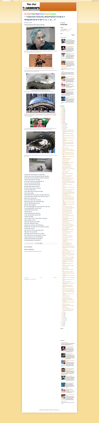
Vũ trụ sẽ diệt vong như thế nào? (67, 235)
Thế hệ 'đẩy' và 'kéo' (65, 249)
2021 (62, 114)
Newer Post (26, 277)
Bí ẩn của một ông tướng (66, 304)
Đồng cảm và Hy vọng (65, 307)
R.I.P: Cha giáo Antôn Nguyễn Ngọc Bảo (68, 192)
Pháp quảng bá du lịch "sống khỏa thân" (68, 225)
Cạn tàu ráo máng (65, 172)
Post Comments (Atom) (32, 279)
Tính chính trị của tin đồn (66, 297)
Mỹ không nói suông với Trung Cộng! (68, 178)
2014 (62, 321)
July (63, 312)
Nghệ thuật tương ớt (65, 268)
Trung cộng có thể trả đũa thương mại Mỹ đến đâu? (70, 61)
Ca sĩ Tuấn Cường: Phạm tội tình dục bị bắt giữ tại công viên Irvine (70, 369)
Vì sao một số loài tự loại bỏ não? (67, 237)
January (63, 320)
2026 (62, 107)
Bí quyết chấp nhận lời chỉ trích (67, 211)
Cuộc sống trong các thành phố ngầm (68, 215)
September (64, 127)
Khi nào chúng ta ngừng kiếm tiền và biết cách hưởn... (68, 194)
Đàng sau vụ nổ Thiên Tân (66, 177)
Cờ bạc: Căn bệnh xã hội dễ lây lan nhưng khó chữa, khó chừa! (70, 90)
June (63, 313)
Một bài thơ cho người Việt (66, 252)
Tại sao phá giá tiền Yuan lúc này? (67, 231)
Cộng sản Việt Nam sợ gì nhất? (67, 243)
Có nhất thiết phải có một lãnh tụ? (67, 259)
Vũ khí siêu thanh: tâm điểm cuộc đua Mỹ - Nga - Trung (68, 221)
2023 (62, 111)
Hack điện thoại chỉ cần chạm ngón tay (68, 189)
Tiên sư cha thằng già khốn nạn (67, 226)
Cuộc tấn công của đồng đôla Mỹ (67, 285)
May (63, 314)
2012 (62, 324)
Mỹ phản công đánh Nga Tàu (66, 195)
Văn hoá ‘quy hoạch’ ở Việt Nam (67, 206)
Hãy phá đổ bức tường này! (66, 281)
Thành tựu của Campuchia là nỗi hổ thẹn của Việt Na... (67, 163)
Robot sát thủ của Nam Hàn (66, 158)
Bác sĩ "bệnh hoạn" (65, 161)
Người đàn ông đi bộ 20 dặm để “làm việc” (69, 354)
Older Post (55, 277)
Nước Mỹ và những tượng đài (66, 179)
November (64, 124)
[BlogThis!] (38, 243)
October (63, 126)
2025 (62, 108)
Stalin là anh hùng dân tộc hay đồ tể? (68, 258)
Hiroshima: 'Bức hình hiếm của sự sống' (68, 253)
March (63, 317)
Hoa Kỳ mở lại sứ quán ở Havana (67, 213)
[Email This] (37, 243)
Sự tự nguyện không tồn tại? (66, 164)
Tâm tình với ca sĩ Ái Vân (66, 295)
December (64, 123)
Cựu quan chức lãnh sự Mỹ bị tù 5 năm (68, 198)
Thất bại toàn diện (65, 238)
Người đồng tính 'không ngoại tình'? (67, 310)
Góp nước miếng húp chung (66, 244)
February (63, 318)
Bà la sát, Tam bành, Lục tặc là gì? (67, 149)
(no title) (62, 71)
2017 (62, 119)
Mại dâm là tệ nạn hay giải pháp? (67, 175)
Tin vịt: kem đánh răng (65, 214)
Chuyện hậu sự (64, 234)
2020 (62, 115)
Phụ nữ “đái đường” (69, 39)
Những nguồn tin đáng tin (66, 159)
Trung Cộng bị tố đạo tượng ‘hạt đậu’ (68, 197)
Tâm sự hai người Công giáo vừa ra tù (68, 288)
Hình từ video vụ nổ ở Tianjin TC (67, 184)
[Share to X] (39, 243)
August (63, 128)
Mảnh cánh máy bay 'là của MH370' (67, 271)
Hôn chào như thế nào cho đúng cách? (68, 250)
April (63, 316)
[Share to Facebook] (40, 243)
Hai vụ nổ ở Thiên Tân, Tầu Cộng (67, 224)
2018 (62, 118)
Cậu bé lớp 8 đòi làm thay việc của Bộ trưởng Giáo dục (68, 219)
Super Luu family (64, 401)
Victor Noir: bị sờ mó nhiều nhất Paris (68, 142)
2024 (62, 110)
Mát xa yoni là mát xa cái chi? (66, 167)
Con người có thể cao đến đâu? (67, 298)
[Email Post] (35, 243)
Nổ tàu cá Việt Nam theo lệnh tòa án (67, 152)
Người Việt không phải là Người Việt (67, 290)
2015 (62, 122)
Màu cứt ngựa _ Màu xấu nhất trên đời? (70, 54)
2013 (62, 323)
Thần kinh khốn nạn (65, 266)
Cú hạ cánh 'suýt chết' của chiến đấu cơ (68, 207)
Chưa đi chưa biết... (65, 217)
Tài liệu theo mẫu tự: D (64, 342)
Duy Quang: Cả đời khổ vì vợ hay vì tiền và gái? (70, 47)
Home (41, 277)
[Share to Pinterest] (41, 243)
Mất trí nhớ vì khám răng (66, 222)
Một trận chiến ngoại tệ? (66, 228)
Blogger (58, 409)
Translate (68, 30)
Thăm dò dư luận (68, 83)
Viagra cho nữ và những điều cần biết (68, 265)
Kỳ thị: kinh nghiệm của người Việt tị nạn (68, 181)
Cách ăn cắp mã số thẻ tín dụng (67, 210)
